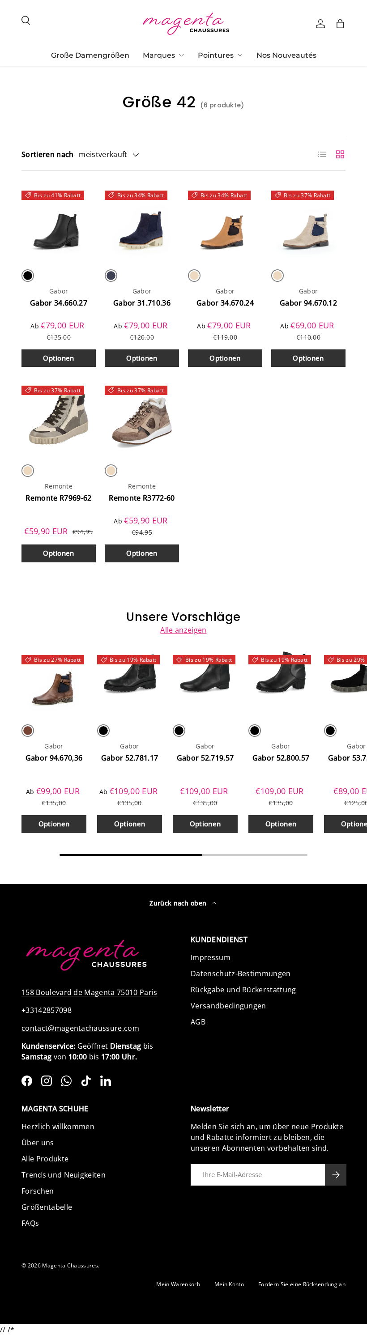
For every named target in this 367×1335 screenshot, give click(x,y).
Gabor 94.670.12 (308, 303)
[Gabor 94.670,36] (53, 682)
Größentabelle (46, 1207)
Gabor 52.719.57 (205, 758)
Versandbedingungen (228, 1006)
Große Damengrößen (90, 55)
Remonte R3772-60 (142, 498)
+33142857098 (46, 1010)
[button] (340, 24)
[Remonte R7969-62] (58, 417)
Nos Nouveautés (286, 55)
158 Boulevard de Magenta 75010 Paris (89, 992)
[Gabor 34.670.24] (225, 222)
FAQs (30, 1223)
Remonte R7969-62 (58, 498)
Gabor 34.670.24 (225, 303)
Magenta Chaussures (70, 1265)
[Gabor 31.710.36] (142, 222)
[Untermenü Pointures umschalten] (240, 55)
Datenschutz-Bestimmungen (241, 973)
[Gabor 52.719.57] (205, 682)
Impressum (210, 957)
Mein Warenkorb (178, 1284)
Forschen (37, 1191)
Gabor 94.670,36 (54, 758)
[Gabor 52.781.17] (129, 682)
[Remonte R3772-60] (142, 417)
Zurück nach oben (178, 903)
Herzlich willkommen (57, 1126)
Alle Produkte (44, 1159)
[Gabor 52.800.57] (280, 682)
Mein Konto (229, 1284)
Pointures (216, 55)
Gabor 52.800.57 (281, 758)
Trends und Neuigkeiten (63, 1175)
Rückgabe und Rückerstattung (243, 990)
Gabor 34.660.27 (58, 303)
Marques (159, 55)
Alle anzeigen (183, 630)
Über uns (37, 1143)
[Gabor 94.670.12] (308, 222)
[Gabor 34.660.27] (58, 222)
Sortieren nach (47, 154)
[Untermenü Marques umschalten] (181, 55)
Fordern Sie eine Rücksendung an (302, 1284)
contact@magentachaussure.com (80, 1028)
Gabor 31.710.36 (142, 303)
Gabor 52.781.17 (129, 758)
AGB (198, 1022)
